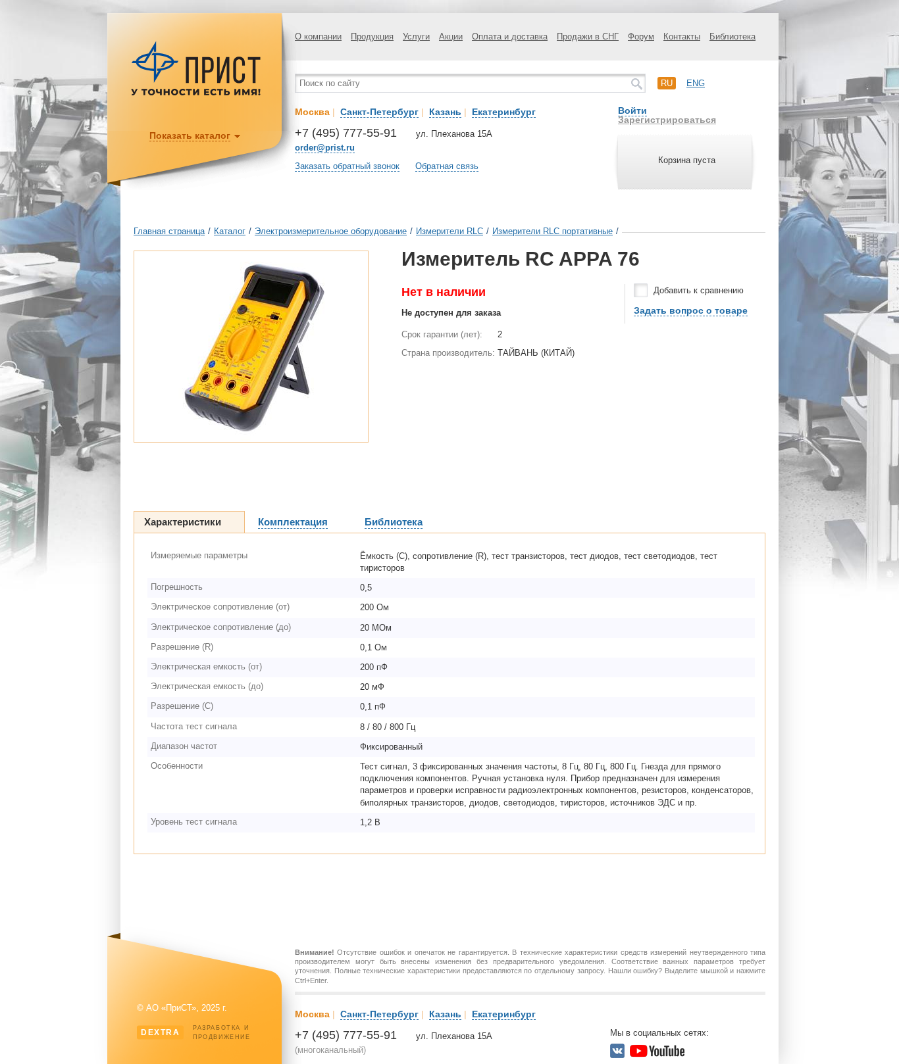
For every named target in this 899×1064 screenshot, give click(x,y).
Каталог (229, 231)
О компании (318, 36)
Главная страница (169, 231)
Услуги (416, 36)
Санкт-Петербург (379, 112)
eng (695, 83)
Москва (312, 112)
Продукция (372, 36)
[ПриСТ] (196, 94)
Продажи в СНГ (588, 36)
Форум (641, 36)
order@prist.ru (325, 148)
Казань (445, 112)
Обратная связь (446, 166)
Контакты (681, 36)
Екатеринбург (504, 112)
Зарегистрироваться (667, 119)
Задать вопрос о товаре (691, 310)
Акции (451, 36)
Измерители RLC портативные (552, 231)
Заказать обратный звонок (347, 166)
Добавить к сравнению (699, 290)
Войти (632, 110)
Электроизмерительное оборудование (331, 231)
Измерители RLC (449, 231)
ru (667, 83)
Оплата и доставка (510, 36)
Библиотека (732, 36)
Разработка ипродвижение (196, 1032)
